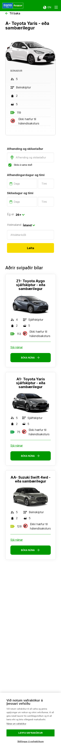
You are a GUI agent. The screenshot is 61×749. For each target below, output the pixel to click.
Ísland (27, 225)
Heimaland (14, 224)
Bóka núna (28, 357)
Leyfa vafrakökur (30, 733)
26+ (18, 214)
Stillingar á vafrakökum (30, 741)
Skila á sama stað (23, 164)
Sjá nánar (16, 347)
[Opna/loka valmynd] (56, 8)
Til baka (14, 13)
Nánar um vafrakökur (16, 723)
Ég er (10, 214)
